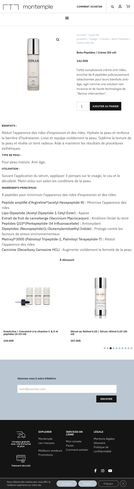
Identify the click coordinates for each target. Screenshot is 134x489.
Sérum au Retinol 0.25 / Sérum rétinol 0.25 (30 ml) (98, 333)
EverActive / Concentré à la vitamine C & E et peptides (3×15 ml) (30, 333)
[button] (112, 6)
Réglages (108, 483)
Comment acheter (89, 6)
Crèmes (104, 39)
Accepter (67, 483)
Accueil (81, 35)
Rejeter (88, 483)
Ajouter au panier (105, 106)
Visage (93, 39)
